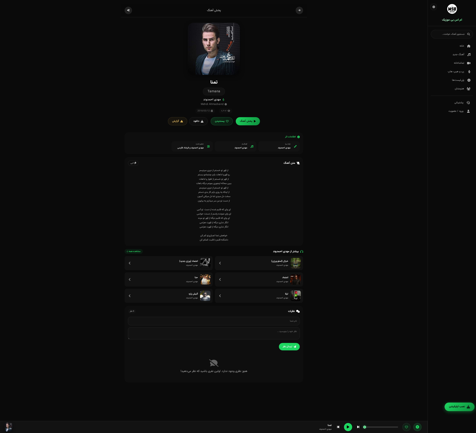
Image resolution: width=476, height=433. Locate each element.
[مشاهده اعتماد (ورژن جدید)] (130, 263)
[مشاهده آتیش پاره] (130, 296)
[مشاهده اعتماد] (220, 279)
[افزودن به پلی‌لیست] (417, 427)
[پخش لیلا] (295, 295)
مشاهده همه (135, 251)
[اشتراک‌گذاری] (128, 10)
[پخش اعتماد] (295, 279)
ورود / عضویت (455, 111)
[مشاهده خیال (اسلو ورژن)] (220, 263)
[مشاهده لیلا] (220, 296)
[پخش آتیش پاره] (205, 295)
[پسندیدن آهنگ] (406, 427)
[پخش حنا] (205, 279)
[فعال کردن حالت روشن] (433, 7)
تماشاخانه (459, 63)
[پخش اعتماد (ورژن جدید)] (205, 263)
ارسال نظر (287, 347)
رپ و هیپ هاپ (456, 72)
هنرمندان (459, 89)
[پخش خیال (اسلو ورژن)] (295, 263)
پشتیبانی (458, 103)
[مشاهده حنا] (130, 279)
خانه (462, 46)
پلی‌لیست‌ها (458, 80)
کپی (132, 163)
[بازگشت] (299, 10)
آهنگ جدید (458, 55)
